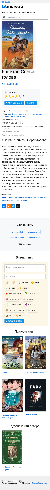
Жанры (22, 12)
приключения (36, 114)
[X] (18, 206)
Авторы (13, 12)
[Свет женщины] (35, 411)
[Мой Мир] (13, 206)
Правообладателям (40, 483)
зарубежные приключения (19, 114)
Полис (4, 372)
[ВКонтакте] (4, 206)
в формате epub (17, 237)
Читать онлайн (14, 103)
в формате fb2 (17, 232)
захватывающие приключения (14, 200)
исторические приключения (13, 116)
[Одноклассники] (9, 206)
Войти (7, 2)
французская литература (35, 197)
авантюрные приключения (13, 197)
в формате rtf (34, 237)
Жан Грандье (14, 111)
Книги (5, 12)
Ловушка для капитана (34, 372)
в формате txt (33, 232)
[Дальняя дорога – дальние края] (12, 411)
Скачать (31, 103)
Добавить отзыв (14, 321)
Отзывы (31, 12)
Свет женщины (31, 415)
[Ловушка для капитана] (35, 369)
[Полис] (12, 369)
